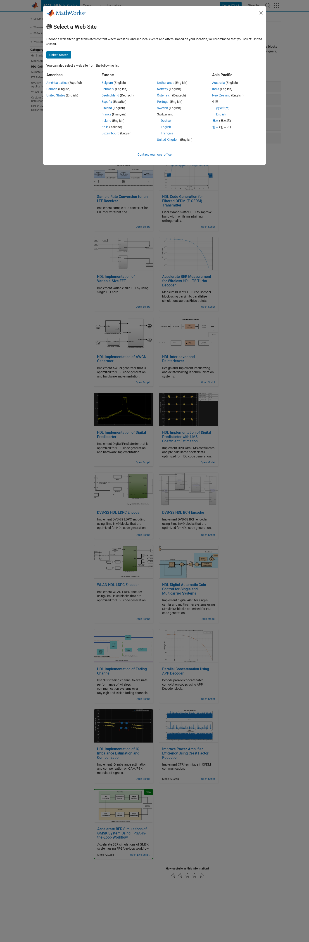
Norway (162, 89)
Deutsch (166, 120)
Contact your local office (154, 154)
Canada (51, 89)
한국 (215, 127)
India (215, 89)
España (107, 101)
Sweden (162, 108)
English (166, 127)
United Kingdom (168, 139)
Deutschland (110, 95)
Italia (105, 127)
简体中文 (222, 108)
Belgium (107, 82)
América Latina (57, 82)
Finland (107, 108)
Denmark (108, 89)
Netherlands (165, 82)
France (106, 114)
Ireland (106, 120)
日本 (215, 120)
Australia (218, 82)
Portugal (163, 101)
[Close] (261, 13)
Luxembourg (110, 133)
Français (167, 133)
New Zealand (221, 95)
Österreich (164, 95)
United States (55, 95)
